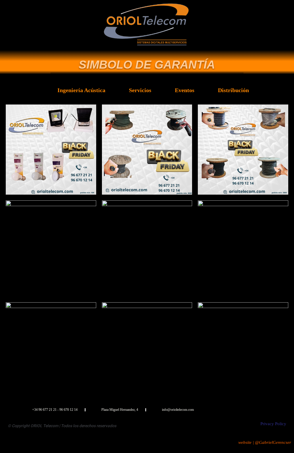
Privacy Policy (273, 423)
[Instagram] (278, 410)
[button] (147, 75)
